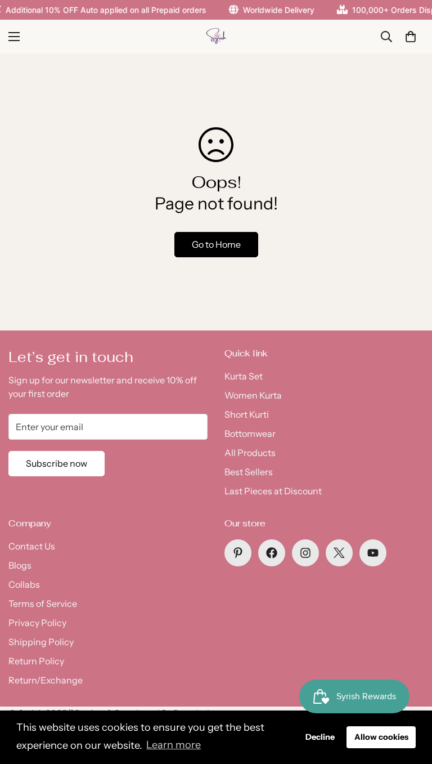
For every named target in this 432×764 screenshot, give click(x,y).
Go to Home (216, 244)
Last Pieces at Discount (273, 491)
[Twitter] (339, 552)
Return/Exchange (45, 680)
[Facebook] (271, 552)
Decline (320, 737)
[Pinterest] (237, 552)
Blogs (20, 565)
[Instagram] (305, 552)
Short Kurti (246, 414)
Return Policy (36, 661)
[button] (411, 37)
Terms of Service (42, 603)
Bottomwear (250, 433)
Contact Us (31, 546)
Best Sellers (248, 471)
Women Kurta (253, 395)
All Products (250, 452)
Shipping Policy (41, 641)
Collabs (24, 584)
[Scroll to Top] (410, 703)
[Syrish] (216, 36)
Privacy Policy (37, 622)
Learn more (173, 745)
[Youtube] (372, 552)
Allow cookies (381, 737)
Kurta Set (243, 376)
